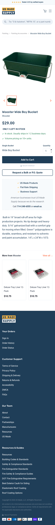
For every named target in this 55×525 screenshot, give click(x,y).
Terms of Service (10, 366)
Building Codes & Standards (15, 459)
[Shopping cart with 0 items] (45, 11)
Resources (7, 432)
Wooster (6, 116)
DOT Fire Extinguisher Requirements (19, 478)
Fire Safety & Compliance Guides (17, 474)
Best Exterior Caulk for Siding (16, 483)
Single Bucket (8, 146)
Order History (8, 343)
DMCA (5, 390)
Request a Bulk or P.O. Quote (27, 172)
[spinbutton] (48, 150)
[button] (51, 149)
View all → (48, 255)
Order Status (8, 348)
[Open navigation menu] (50, 11)
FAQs (4, 394)
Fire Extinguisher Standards (15, 469)
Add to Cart (27, 159)
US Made (6, 436)
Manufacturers (9, 427)
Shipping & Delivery (11, 375)
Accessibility (8, 385)
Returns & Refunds (11, 380)
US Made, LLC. (20, 500)
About (5, 412)
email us (38, 206)
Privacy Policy (8, 370)
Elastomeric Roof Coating (14, 488)
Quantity (46, 146)
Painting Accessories (19, 33)
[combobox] (27, 22)
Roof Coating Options (12, 493)
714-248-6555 (24, 206)
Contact (5, 417)
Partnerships (8, 422)
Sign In (5, 338)
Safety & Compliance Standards (17, 464)
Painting (5, 33)
